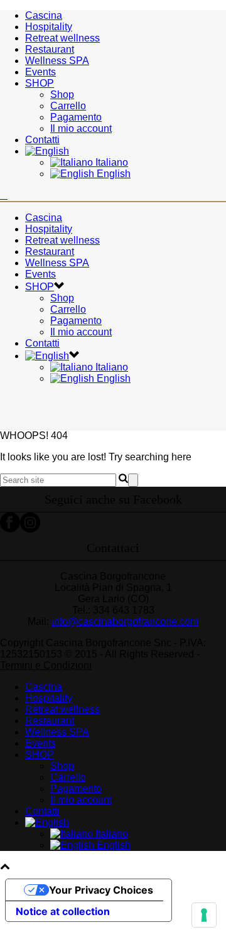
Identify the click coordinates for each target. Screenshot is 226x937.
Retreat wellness (62, 38)
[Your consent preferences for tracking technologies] (204, 915)
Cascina (43, 15)
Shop (62, 94)
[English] (47, 151)
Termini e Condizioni (46, 665)
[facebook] (10, 529)
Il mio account (81, 128)
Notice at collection (63, 911)
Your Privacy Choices (101, 890)
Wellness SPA (57, 60)
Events (40, 72)
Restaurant (49, 49)
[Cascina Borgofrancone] (4, 195)
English (112, 173)
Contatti (42, 139)
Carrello (68, 105)
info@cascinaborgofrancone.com (124, 621)
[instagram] (30, 529)
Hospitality (48, 26)
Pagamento (76, 117)
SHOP (39, 83)
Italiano (110, 162)
